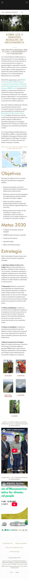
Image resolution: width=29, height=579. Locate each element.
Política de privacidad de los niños (14, 547)
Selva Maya (8, 375)
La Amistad (20, 395)
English (11, 572)
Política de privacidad (21, 543)
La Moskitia (20, 375)
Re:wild (14, 88)
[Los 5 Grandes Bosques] (15, 3)
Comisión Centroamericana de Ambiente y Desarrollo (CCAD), (13, 84)
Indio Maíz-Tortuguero (8, 395)
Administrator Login (14, 551)
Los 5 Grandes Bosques (9, 12)
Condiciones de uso (8, 543)
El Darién (14, 416)
